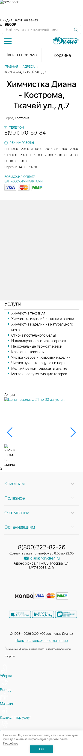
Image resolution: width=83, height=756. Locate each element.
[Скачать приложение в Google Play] (43, 614)
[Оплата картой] (24, 596)
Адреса (29, 66)
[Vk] (25, 589)
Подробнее (10, 743)
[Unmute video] (41, 11)
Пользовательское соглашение (41, 641)
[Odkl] (34, 589)
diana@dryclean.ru (45, 558)
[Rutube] (42, 589)
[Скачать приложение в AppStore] (20, 614)
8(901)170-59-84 (25, 133)
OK (41, 749)
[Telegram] (50, 589)
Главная (11, 66)
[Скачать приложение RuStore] (66, 614)
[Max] (58, 589)
